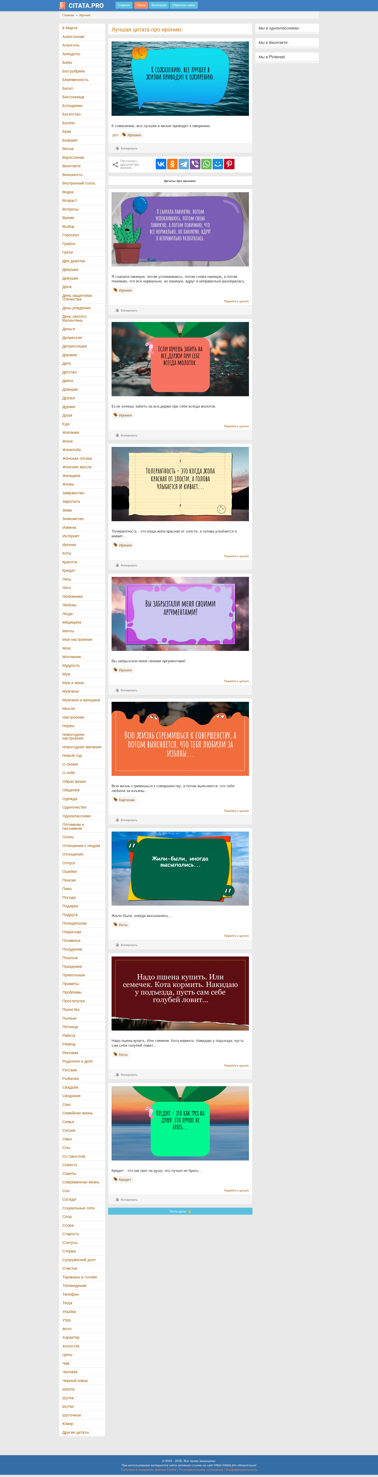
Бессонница (73, 96)
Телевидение (74, 1285)
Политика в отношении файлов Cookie (148, 1469)
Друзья (68, 397)
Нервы (68, 725)
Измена (69, 527)
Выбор (68, 226)
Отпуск (68, 862)
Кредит (68, 570)
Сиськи (68, 1130)
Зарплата (71, 501)
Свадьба (70, 1087)
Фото (67, 1328)
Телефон (70, 1294)
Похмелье (71, 940)
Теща (67, 1302)
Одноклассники (76, 815)
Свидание (71, 1095)
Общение (71, 789)
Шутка (68, 1397)
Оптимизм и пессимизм (73, 826)
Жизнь (68, 484)
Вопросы (70, 209)
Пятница (70, 1026)
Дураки (68, 406)
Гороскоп (70, 234)
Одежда (69, 798)
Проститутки (73, 1000)
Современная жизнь (80, 1182)
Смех (67, 1138)
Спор (67, 1216)
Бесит (67, 88)
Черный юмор (75, 1380)
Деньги (68, 328)
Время (68, 217)
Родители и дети (77, 1061)
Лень (66, 579)
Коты (66, 553)
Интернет (70, 535)
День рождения (76, 307)
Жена (67, 441)
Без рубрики (73, 71)
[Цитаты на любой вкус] (84, 5)
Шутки (68, 1406)
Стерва (69, 1251)
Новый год (72, 755)
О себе (68, 772)
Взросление (73, 157)
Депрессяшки (74, 346)
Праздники (72, 966)
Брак (66, 131)
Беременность (75, 79)
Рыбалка (70, 1078)
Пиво (67, 888)
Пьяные (69, 1018)
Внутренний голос (78, 183)
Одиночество (74, 807)
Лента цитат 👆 (180, 1211)
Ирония (69, 544)
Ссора (68, 1225)
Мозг (66, 648)
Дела (67, 286)
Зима (67, 510)
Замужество (73, 492)
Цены (67, 1354)
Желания (70, 432)
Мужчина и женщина (81, 699)
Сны (66, 1147)
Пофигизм (71, 931)
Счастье (69, 1268)
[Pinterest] (229, 164)
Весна (68, 148)
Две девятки (73, 260)
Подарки (70, 905)
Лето (66, 587)
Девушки (70, 278)
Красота (69, 561)
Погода (69, 897)
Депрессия (72, 337)
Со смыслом (73, 1156)
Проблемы (72, 992)
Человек (70, 1371)
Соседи (69, 1199)
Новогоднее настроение (73, 736)
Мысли (68, 708)
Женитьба (71, 449)
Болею (68, 122)
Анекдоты (71, 53)
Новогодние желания (81, 746)
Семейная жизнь (77, 1113)
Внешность (72, 174)
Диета (67, 380)
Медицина (71, 622)
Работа (68, 1035)
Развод (68, 1043)
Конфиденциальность (241, 1469)
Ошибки (69, 871)
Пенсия (69, 880)
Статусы (70, 1242)
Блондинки (72, 105)
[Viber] (195, 164)
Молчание (71, 656)
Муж (66, 673)
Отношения (72, 854)
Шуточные (71, 1415)
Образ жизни (74, 781)
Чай (65, 1363)
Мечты (68, 630)
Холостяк (70, 1346)
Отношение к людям (81, 845)
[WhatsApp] (206, 164)
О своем (70, 764)
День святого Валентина (74, 318)
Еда (66, 423)
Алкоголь (70, 45)
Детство (69, 372)
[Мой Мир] (218, 164)
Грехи (67, 252)
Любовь (69, 604)
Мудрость (71, 665)
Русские (69, 1069)
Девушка (70, 269)
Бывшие (69, 140)
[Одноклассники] (172, 164)
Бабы (67, 62)
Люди (67, 613)
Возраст (69, 200)
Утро (66, 1320)
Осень (68, 836)
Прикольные (73, 974)
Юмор (67, 1423)
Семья (68, 1121)
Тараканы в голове (79, 1277)
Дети (66, 363)
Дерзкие (69, 354)
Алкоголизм (73, 36)
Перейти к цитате (236, 301)
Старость (70, 1233)
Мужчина (70, 691)
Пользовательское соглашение (201, 1469)
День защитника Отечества (77, 297)
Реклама (70, 1052)
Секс (66, 1104)
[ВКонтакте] (161, 164)
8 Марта (69, 27)
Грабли (68, 243)
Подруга (70, 914)
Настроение (73, 717)
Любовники (72, 596)
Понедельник (74, 923)
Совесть (69, 1164)
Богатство (71, 114)
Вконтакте (71, 165)
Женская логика (77, 458)
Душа (67, 415)
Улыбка (69, 1311)
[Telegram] (183, 164)
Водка (68, 191)
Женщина (71, 475)
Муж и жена (73, 682)
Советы (69, 1173)
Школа (68, 1389)
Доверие (70, 389)
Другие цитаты (75, 1432)
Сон (66, 1190)
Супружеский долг (79, 1259)
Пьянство (71, 1009)
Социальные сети (78, 1208)
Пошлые (70, 957)
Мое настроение (77, 639)
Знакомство (73, 518)
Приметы (70, 983)
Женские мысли (77, 466)
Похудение (72, 949)
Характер (70, 1337)
